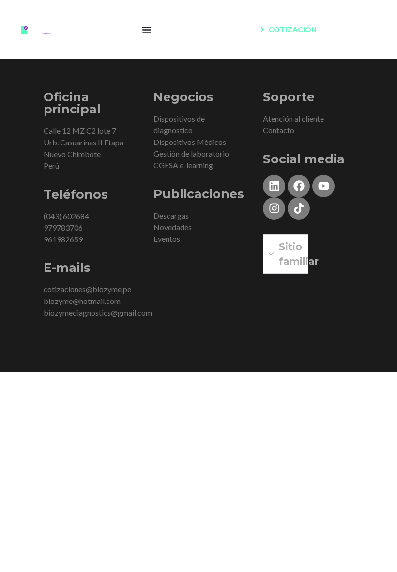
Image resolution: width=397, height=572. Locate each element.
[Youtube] (323, 186)
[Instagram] (274, 208)
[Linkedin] (274, 186)
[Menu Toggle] (147, 29)
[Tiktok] (299, 208)
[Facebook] (299, 186)
